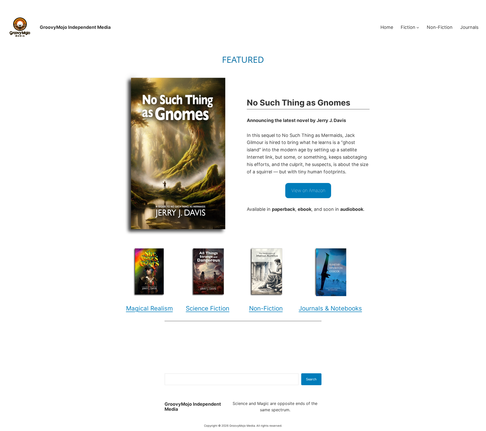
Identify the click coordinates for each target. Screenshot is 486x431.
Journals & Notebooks (330, 308)
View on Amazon (308, 190)
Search (311, 379)
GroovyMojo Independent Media (75, 27)
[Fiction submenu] (417, 27)
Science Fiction (207, 308)
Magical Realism (149, 308)
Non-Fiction (266, 308)
